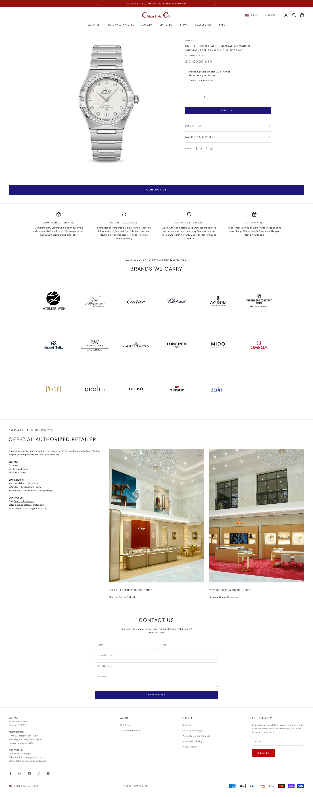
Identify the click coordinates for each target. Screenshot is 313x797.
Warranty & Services (191, 234)
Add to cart (228, 110)
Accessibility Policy (192, 741)
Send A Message (22, 753)
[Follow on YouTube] (29, 773)
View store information (201, 80)
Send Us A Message (24, 501)
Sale (222, 24)
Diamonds (166, 24)
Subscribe (263, 753)
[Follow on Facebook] (10, 773)
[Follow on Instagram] (20, 773)
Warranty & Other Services (196, 735)
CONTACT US (156, 189)
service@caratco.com (36, 508)
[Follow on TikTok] (39, 773)
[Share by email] (211, 148)
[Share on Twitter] (201, 148)
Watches (93, 24)
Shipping (186, 725)
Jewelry (146, 24)
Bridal (184, 24)
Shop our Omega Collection (223, 597)
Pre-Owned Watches (120, 24)
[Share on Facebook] (196, 148)
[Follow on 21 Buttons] (48, 773)
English (270, 15)
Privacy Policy (189, 746)
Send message (156, 694)
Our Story (125, 725)
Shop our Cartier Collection (123, 597)
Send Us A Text (156, 632)
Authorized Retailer (130, 730)
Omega (189, 40)
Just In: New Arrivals (156, 3)
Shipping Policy (70, 234)
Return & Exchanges (192, 730)
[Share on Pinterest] (206, 148)
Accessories (203, 24)
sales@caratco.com (34, 504)
